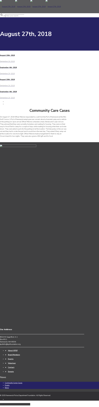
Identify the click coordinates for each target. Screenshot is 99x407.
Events (10, 359)
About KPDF (13, 351)
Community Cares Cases (13, 383)
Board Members (14, 355)
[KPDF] (30, 6)
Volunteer (12, 363)
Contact (11, 367)
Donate (11, 372)
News (7, 388)
